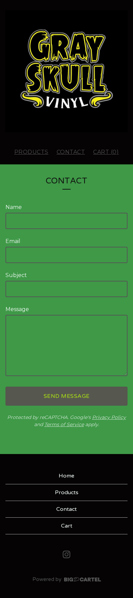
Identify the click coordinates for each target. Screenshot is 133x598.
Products (31, 152)
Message (17, 309)
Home (66, 475)
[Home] (66, 71)
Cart (66, 525)
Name (13, 207)
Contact (71, 152)
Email (12, 241)
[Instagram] (66, 554)
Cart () (106, 152)
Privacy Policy (109, 417)
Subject (16, 275)
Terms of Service (64, 424)
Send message (67, 396)
